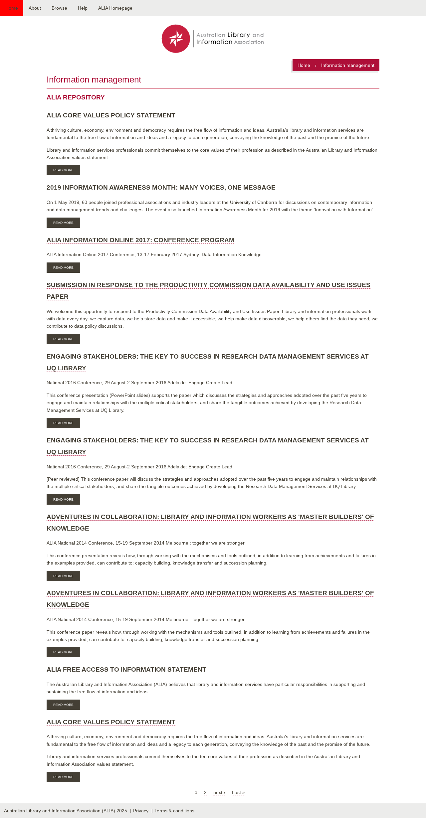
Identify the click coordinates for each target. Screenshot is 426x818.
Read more (66, 171)
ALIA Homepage (115, 8)
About (35, 8)
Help (83, 8)
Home (11, 8)
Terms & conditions (174, 810)
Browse (59, 8)
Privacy (140, 810)
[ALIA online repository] (212, 39)
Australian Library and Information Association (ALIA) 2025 (65, 810)
